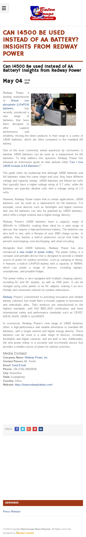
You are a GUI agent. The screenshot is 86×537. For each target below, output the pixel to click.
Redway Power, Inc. (37, 357)
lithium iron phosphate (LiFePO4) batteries (16, 104)
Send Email (19, 365)
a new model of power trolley (35, 252)
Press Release (12, 511)
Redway (7, 296)
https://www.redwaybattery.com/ (34, 384)
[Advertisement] (33, 469)
